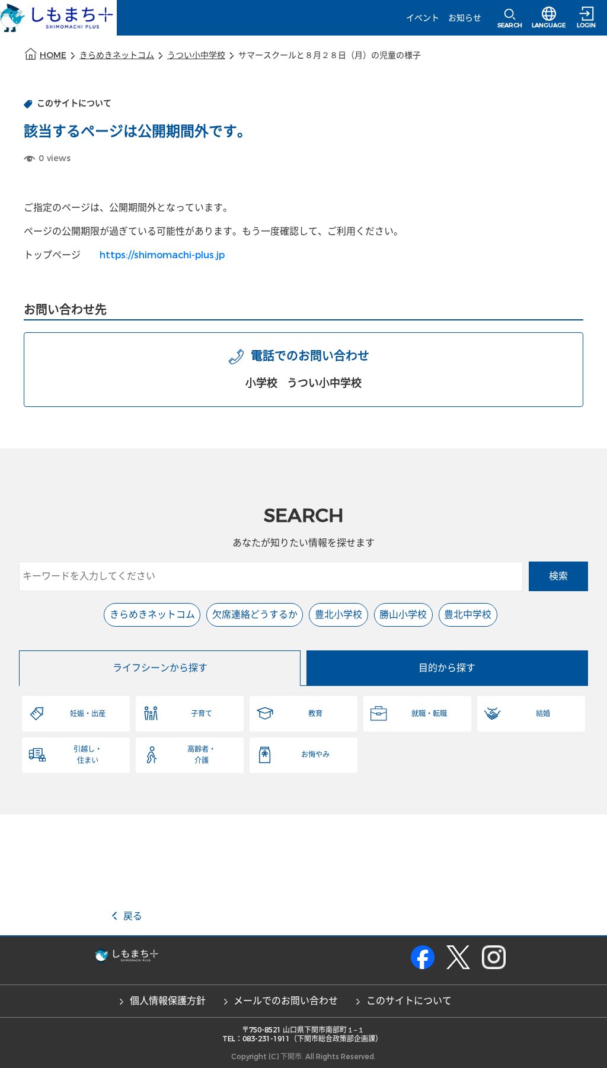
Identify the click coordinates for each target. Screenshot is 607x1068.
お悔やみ (315, 754)
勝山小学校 (403, 614)
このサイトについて (409, 1001)
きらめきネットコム (116, 55)
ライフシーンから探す (160, 668)
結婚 (543, 714)
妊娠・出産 (88, 714)
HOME (53, 55)
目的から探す (446, 668)
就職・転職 (429, 714)
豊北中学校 (467, 614)
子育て (201, 714)
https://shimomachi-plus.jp (162, 255)
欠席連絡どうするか (255, 614)
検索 (558, 576)
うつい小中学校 (196, 55)
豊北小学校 (338, 614)
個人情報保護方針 (168, 1001)
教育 (315, 714)
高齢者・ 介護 (201, 755)
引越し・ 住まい (88, 755)
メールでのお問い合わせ (286, 1001)
